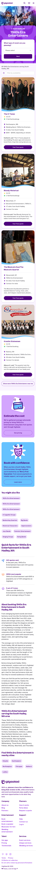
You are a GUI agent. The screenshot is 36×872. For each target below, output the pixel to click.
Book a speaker (7, 824)
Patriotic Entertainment (22, 531)
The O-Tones (9, 114)
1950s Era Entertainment (11, 509)
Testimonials (6, 846)
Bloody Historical (11, 190)
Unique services (25, 843)
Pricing (4, 843)
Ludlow (5, 772)
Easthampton (16, 761)
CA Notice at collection (10, 860)
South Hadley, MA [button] (19, 29)
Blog (3, 808)
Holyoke (5, 761)
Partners (5, 810)
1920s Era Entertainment (11, 498)
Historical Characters (10, 526)
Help (21, 819)
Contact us (23, 822)
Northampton (7, 766)
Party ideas (23, 808)
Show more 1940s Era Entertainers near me (18, 383)
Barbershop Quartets (10, 520)
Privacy (10, 858)
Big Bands (24, 520)
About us (5, 805)
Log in (21, 824)
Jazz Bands (7, 531)
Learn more (18, 482)
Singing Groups (8, 537)
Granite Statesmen (12, 341)
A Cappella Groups (9, 515)
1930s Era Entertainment (11, 504)
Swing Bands (21, 537)
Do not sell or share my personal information (17, 863)
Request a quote (25, 810)
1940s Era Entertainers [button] (18, 34)
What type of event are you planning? (14, 44)
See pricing (18, 433)
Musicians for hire (8, 827)
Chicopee (19, 766)
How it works (24, 805)
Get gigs (5, 840)
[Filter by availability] (20, 73)
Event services (24, 840)
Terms (4, 858)
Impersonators (26, 526)
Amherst (29, 766)
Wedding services (26, 846)
